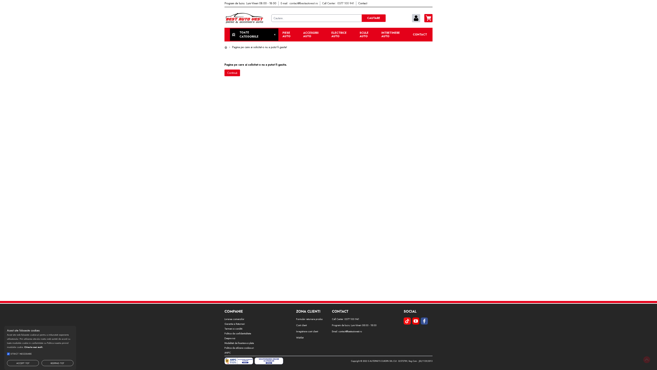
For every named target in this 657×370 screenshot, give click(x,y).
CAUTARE (373, 18)
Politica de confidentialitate (237, 333)
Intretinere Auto (390, 34)
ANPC (227, 352)
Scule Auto (364, 34)
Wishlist (300, 337)
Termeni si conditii (233, 328)
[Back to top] (646, 359)
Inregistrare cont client (307, 331)
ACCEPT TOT (23, 363)
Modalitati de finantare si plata (239, 343)
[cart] (428, 18)
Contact (420, 34)
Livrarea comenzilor (234, 319)
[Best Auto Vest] (246, 18)
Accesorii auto (311, 34)
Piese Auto (286, 34)
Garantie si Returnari (234, 324)
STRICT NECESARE (21, 353)
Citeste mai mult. (33, 347)
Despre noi (229, 338)
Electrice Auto (339, 34)
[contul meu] (416, 18)
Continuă (232, 73)
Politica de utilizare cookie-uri (239, 348)
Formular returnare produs (309, 319)
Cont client (301, 325)
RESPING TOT (57, 363)
